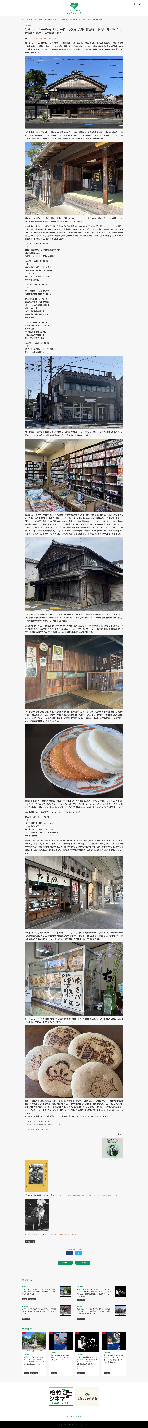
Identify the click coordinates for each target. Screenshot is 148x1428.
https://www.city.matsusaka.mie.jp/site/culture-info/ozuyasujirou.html (91, 1195)
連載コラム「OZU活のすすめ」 (47, 39)
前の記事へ (83, 1262)
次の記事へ (65, 1262)
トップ (24, 19)
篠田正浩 (54, 1373)
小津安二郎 (30, 1242)
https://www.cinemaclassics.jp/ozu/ (68, 1234)
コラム (24, 1299)
